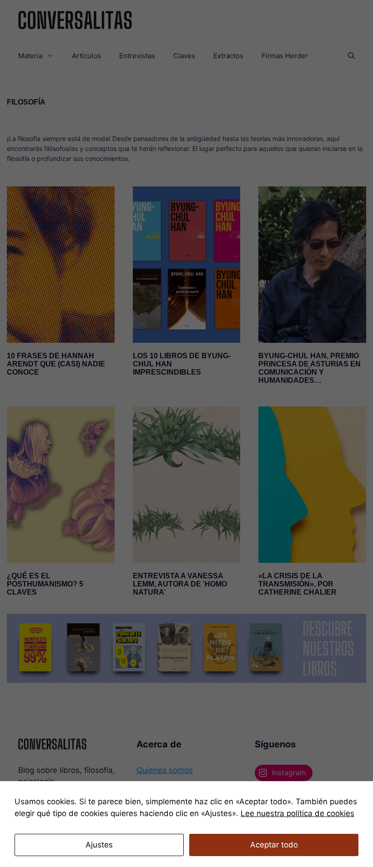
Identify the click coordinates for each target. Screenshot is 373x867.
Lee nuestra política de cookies (297, 813)
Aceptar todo (274, 844)
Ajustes (99, 844)
